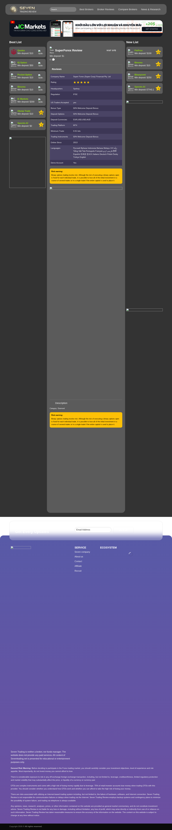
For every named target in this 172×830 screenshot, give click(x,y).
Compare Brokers (127, 9)
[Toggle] (52, 403)
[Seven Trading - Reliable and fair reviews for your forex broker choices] (28, 9)
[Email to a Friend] (85, 397)
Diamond (61, 408)
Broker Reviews (105, 9)
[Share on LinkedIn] (95, 397)
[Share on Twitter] (81, 397)
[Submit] (74, 9)
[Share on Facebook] (76, 397)
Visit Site (111, 50)
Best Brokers (86, 9)
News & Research (150, 9)
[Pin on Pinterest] (90, 397)
